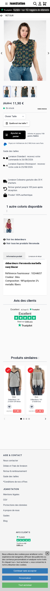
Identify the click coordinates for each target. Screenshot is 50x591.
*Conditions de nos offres (15, 482)
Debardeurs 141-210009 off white (14, 401)
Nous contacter (10, 460)
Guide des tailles (11, 151)
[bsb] (16, 369)
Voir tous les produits (22, 243)
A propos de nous (11, 510)
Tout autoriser (25, 585)
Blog (5, 521)
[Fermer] (47, 553)
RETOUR (9, 15)
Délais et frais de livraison (15, 466)
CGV (5, 499)
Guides (6, 515)
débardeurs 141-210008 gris (36, 401)
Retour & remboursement (15, 471)
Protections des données (15, 505)
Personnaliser (25, 578)
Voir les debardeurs (16, 239)
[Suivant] (48, 53)
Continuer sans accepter (25, 571)
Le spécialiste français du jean (17, 3)
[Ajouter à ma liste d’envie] (9, 406)
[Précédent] (1, 53)
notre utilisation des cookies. (14, 565)
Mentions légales (11, 494)
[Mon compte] (40, 4)
